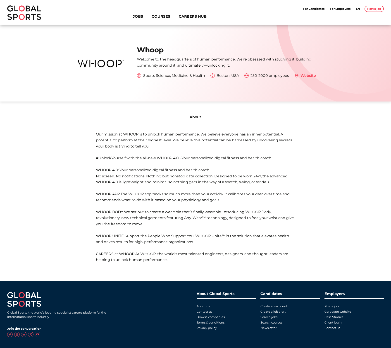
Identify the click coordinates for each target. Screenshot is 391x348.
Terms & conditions (210, 322)
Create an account (273, 306)
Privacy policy (207, 328)
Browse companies (211, 317)
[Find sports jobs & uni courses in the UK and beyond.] (24, 12)
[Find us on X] (30, 334)
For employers (340, 8)
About (195, 117)
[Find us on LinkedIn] (23, 334)
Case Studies (333, 317)
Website (308, 75)
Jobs (138, 16)
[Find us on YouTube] (37, 334)
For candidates (313, 8)
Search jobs (268, 317)
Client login (333, 322)
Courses (161, 16)
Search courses (271, 322)
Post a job (331, 306)
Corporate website (337, 311)
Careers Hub (193, 16)
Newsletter (268, 328)
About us (203, 306)
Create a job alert (273, 311)
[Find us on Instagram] (17, 334)
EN (358, 8)
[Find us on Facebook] (10, 334)
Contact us (204, 311)
